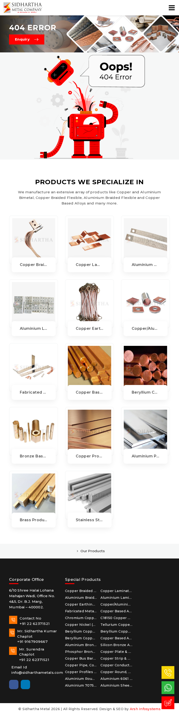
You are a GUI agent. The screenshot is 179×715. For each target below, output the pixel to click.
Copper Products (89, 456)
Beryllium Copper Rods (81, 631)
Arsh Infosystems (145, 709)
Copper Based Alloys (89, 392)
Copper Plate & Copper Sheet (116, 652)
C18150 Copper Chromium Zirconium (116, 618)
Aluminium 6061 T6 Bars (116, 679)
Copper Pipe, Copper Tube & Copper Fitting (81, 665)
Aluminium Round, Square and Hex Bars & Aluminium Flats (81, 679)
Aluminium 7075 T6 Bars (81, 685)
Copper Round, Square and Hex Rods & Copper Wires (116, 672)
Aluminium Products (145, 456)
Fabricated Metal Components (34, 392)
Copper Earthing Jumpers (89, 328)
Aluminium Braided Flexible (81, 598)
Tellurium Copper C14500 (116, 625)
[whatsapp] (168, 687)
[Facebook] (13, 684)
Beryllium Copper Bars (81, 638)
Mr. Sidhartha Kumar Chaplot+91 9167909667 (37, 636)
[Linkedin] (25, 684)
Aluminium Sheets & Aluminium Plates (116, 685)
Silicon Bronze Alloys (116, 645)
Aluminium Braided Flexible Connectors (145, 264)
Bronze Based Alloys (34, 456)
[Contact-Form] (168, 703)
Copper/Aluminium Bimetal (145, 328)
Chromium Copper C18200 (81, 618)
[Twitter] (37, 684)
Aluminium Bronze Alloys (81, 645)
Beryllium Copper (145, 392)
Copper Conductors (116, 665)
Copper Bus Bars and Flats (81, 658)
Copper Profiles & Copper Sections (81, 672)
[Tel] (168, 672)
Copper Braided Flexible (34, 264)
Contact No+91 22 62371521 (35, 621)
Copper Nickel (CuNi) (81, 625)
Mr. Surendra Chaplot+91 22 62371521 (34, 654)
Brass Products (34, 520)
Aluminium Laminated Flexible (34, 328)
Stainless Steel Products (89, 520)
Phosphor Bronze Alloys (81, 652)
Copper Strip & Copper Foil (116, 658)
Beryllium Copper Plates (116, 631)
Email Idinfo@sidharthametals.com (34, 670)
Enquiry (22, 39)
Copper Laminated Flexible (89, 264)
